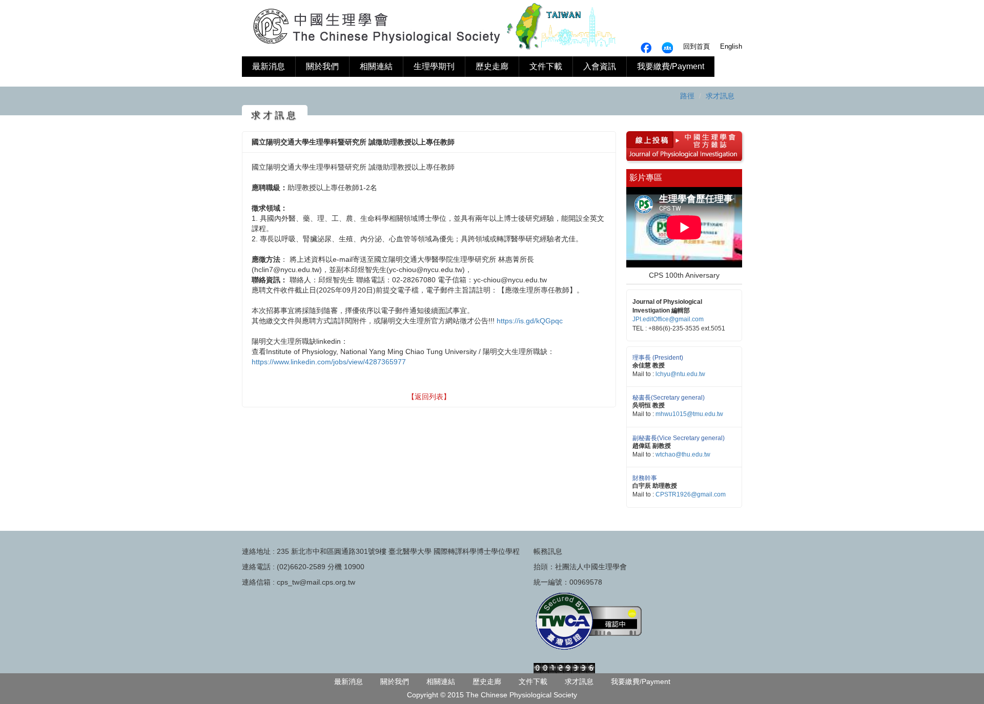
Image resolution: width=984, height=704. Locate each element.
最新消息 (268, 66)
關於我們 (322, 66)
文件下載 (545, 66)
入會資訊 (599, 66)
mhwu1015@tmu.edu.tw (689, 414)
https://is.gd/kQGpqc (530, 321)
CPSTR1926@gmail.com (690, 494)
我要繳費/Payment (670, 66)
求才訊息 (720, 96)
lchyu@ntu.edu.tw (680, 374)
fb (667, 47)
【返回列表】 (428, 396)
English (731, 46)
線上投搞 (648, 138)
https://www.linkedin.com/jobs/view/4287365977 (329, 362)
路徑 (687, 96)
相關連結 (376, 66)
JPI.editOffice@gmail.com (668, 319)
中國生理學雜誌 (707, 138)
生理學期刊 (434, 66)
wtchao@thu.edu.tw (682, 454)
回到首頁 (696, 46)
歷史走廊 (492, 66)
